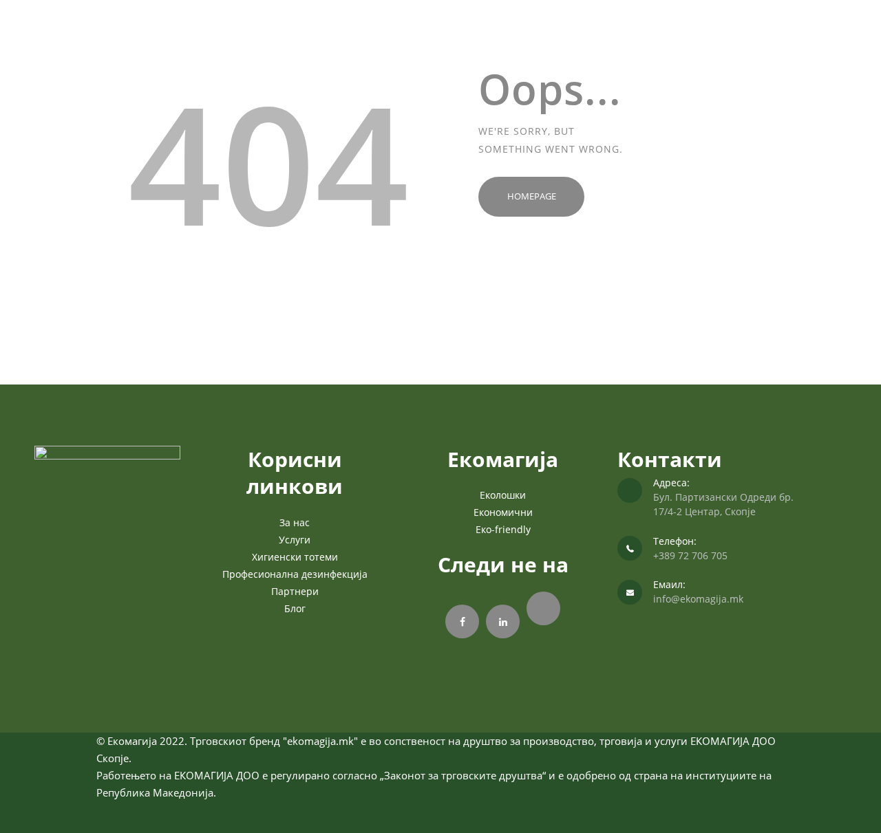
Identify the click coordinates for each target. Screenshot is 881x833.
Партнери (295, 591)
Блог (295, 608)
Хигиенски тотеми (295, 556)
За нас (390, 37)
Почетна (339, 37)
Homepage (531, 196)
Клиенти (592, 37)
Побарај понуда (457, 37)
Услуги (533, 37)
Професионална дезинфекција (295, 574)
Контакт (647, 37)
